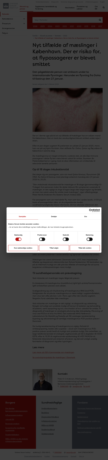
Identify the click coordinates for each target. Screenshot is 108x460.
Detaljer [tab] (54, 216)
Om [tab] (85, 216)
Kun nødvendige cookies (23, 248)
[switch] (42, 239)
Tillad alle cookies (84, 248)
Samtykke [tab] (22, 216)
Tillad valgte (54, 248)
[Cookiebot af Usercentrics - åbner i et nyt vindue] (90, 210)
